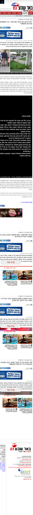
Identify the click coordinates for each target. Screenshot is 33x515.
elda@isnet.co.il (27, 479)
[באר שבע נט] (21, 452)
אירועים (3, 460)
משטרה (28, 381)
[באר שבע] (22, 11)
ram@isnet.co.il (26, 459)
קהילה (14, 13)
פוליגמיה (28, 317)
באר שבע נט (28, 19)
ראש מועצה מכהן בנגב (25, 253)
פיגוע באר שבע (9, 40)
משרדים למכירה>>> (26, 202)
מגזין (9, 13)
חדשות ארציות (27, 15)
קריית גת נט (2, 469)
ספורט (19, 13)
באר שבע (20, 40)
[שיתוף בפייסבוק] (8, 28)
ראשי (30, 13)
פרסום (3, 471)
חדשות (25, 13)
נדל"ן (4, 13)
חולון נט (3, 470)
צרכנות (3, 455)
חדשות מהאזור (18, 15)
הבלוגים (3, 451)
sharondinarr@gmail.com (24, 465)
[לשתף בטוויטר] (4, 28)
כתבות (4, 450)
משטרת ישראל (26, 40)
